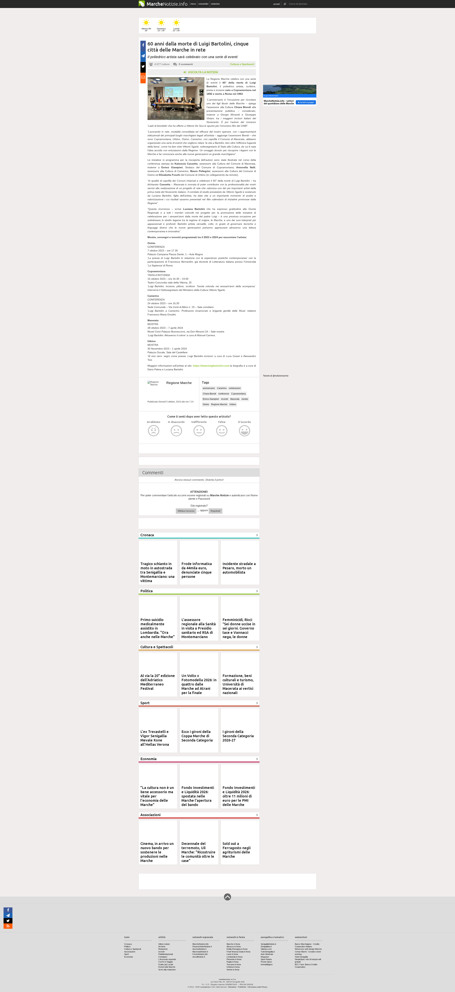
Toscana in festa (234, 964)
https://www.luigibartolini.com (211, 365)
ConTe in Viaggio (165, 962)
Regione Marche (179, 383)
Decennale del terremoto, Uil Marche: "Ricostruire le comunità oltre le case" (198, 852)
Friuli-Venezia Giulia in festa (238, 952)
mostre (245, 399)
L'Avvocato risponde (167, 959)
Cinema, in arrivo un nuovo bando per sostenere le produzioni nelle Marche (157, 852)
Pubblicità (242, 987)
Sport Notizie (266, 959)
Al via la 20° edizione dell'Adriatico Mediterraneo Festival (157, 682)
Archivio (161, 946)
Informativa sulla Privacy (257, 987)
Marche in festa (233, 944)
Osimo (206, 404)
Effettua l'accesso (186, 511)
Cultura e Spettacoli (242, 64)
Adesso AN (146, 30)
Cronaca (128, 944)
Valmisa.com (266, 949)
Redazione (163, 949)
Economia (128, 957)
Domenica (161, 30)
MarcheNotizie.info (200, 944)
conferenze (223, 394)
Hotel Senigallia (301, 957)
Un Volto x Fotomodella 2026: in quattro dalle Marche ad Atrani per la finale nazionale (198, 686)
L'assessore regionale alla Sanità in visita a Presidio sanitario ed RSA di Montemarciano (198, 628)
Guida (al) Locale (165, 964)
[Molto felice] (244, 430)
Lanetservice (205, 987)
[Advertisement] (289, 59)
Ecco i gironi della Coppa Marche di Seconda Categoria (197, 736)
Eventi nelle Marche (166, 967)
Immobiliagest (266, 964)
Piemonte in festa (234, 959)
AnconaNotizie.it (199, 949)
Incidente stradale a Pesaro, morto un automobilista (239, 568)
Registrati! (215, 511)
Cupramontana (238, 394)
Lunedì (176, 30)
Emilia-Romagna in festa (237, 949)
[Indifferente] (199, 430)
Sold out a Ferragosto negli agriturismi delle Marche (237, 850)
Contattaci (162, 957)
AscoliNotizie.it (198, 957)
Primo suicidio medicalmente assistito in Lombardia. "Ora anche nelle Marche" (157, 628)
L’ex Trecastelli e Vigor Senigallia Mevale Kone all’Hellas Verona (154, 738)
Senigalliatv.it (266, 946)
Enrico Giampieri (211, 399)
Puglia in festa (233, 962)
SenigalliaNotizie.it (268, 944)
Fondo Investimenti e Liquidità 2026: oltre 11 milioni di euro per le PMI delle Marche (239, 796)
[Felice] (222, 430)
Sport (126, 954)
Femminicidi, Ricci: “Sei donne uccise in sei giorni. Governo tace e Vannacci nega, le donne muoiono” (239, 630)
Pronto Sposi (266, 962)
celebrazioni (235, 388)
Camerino (222, 388)
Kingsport (265, 957)
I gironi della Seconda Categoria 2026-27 (238, 736)
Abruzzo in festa (234, 946)
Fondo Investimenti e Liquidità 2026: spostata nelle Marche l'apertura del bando (197, 796)
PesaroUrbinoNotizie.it (202, 946)
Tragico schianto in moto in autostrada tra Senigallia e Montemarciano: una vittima (157, 572)
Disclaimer (232, 987)
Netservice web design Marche (308, 949)
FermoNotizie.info (200, 954)
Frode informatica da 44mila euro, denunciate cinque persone (196, 570)
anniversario (209, 388)
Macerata (234, 399)
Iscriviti (161, 952)
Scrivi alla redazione (167, 970)
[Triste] (176, 430)
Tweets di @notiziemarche (275, 376)
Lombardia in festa (234, 957)
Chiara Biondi (209, 394)
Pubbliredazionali (165, 954)
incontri (224, 399)
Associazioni (129, 952)
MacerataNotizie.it (200, 952)
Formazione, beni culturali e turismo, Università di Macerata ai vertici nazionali (238, 684)
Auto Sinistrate (267, 954)
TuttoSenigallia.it (268, 952)
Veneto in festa (233, 970)
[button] (276, 4)
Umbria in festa (233, 967)
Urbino (232, 404)
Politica (127, 946)
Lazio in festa (232, 954)
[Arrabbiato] (153, 430)
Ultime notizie (164, 944)
